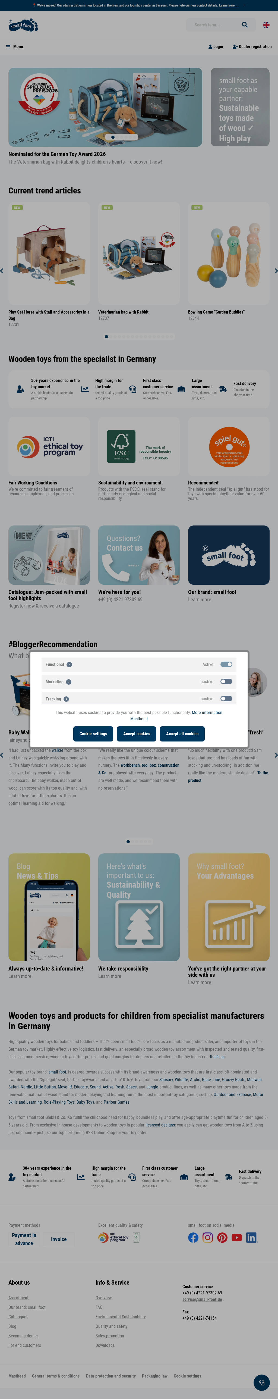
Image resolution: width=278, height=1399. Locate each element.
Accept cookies (136, 733)
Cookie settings (93, 733)
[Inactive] (226, 681)
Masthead (139, 718)
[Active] (226, 664)
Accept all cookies (182, 733)
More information (207, 712)
